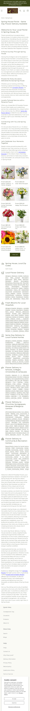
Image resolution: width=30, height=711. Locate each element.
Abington (8, 276)
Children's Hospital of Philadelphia (17, 327)
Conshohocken (9, 295)
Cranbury (25, 295)
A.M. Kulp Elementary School (20, 378)
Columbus (25, 293)
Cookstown (18, 295)
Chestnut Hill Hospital (21, 325)
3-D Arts (19, 377)
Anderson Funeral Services (20, 354)
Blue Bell (25, 283)
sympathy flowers (17, 87)
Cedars (21, 288)
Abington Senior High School (19, 387)
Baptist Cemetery (18, 360)
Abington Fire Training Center (17, 382)
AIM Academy (9, 380)
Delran (13, 297)
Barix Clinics (9, 311)
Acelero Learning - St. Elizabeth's (17, 396)
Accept (14, 699)
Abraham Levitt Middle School (17, 389)
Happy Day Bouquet (21, 205)
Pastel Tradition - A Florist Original (7, 184)
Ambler (20, 276)
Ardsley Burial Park (13, 356)
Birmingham (24, 281)
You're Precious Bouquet (6, 227)
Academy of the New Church (19, 394)
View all (15, 254)
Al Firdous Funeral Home (19, 347)
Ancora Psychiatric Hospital (19, 310)
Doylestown (19, 297)
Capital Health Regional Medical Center (17, 322)
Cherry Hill (17, 290)
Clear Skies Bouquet (21, 183)
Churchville (8, 291)
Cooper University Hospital (13, 329)
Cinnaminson (17, 291)
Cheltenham (9, 290)
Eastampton (16, 298)
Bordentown (9, 284)
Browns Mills (21, 284)
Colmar (19, 293)
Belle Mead (17, 279)
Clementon (25, 291)
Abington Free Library (13, 384)
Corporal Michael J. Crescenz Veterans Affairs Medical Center (17, 330)
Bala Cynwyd (15, 277)
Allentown (15, 276)
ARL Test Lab (18, 380)
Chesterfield (25, 290)
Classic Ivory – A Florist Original (20, 249)
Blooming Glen (17, 283)
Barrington (25, 277)
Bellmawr (25, 279)
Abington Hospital (10, 308)
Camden (7, 288)
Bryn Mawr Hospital (17, 315)
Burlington (25, 286)
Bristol (15, 284)
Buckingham (15, 286)
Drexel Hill (8, 298)
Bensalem (8, 281)
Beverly (16, 281)
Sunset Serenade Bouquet (6, 206)
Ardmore (25, 276)
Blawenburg (9, 283)
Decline (14, 703)
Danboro (8, 297)
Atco (6, 277)
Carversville (14, 288)
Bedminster (8, 279)
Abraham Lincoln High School (14, 391)
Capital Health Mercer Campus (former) (17, 320)
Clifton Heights (10, 293)
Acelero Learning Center (13, 398)
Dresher (26, 297)
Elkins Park (25, 298)
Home (2, 18)
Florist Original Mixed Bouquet (6, 249)
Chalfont (26, 288)
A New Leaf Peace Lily (20, 227)
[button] (20, 11)
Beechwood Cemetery (16, 363)
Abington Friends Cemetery (13, 340)
